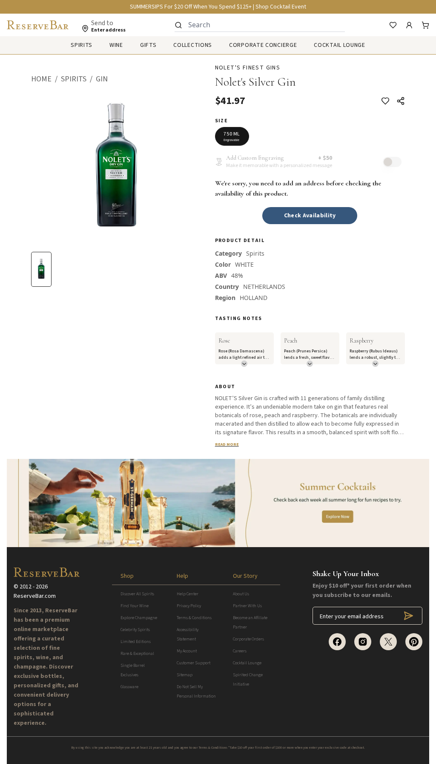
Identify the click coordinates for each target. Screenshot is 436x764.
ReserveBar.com (35, 596)
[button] (46, 79)
